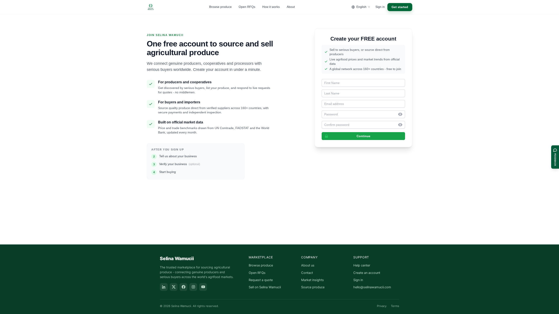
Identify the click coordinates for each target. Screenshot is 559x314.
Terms (395, 306)
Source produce (312, 287)
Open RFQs (247, 7)
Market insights (312, 280)
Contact (307, 273)
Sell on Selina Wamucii (265, 287)
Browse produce (220, 7)
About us (307, 265)
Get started (400, 7)
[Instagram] (193, 287)
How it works (271, 7)
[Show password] (401, 114)
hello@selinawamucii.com (372, 287)
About (291, 7)
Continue (363, 136)
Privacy (381, 306)
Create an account (366, 273)
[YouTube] (203, 287)
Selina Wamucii (177, 258)
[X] (174, 287)
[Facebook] (183, 287)
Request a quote (261, 280)
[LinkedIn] (164, 287)
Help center (361, 265)
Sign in (380, 7)
